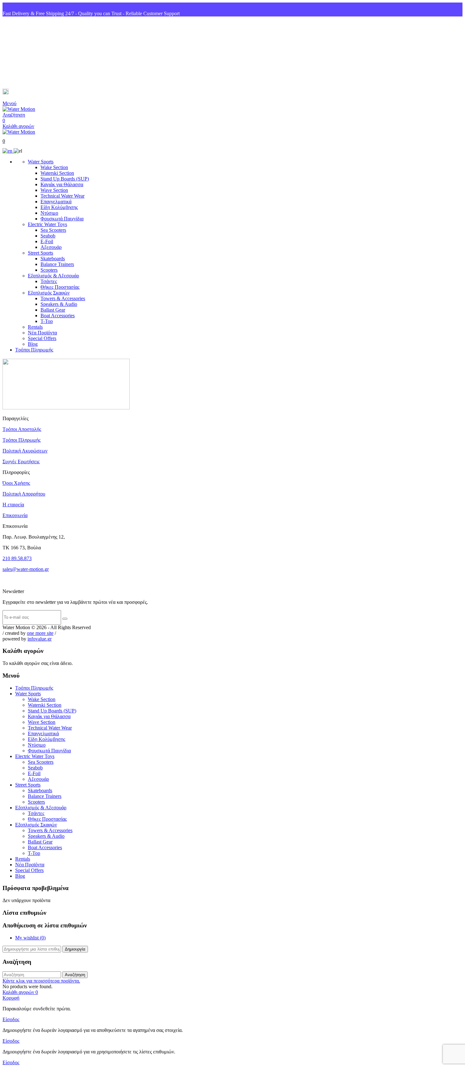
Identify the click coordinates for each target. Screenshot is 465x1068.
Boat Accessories (57, 315)
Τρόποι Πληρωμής (34, 349)
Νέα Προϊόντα (42, 332)
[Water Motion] (19, 109)
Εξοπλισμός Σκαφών (49, 292)
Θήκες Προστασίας (59, 287)
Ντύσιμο (49, 213)
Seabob (47, 235)
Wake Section (54, 167)
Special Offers (42, 338)
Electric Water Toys (47, 224)
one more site (40, 633)
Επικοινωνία (15, 515)
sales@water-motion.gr (35, 92)
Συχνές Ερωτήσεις (21, 461)
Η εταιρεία (13, 504)
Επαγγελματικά (55, 201)
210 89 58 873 (25, 52)
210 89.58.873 (17, 558)
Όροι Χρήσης (16, 483)
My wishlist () (30, 937)
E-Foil (46, 241)
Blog (33, 344)
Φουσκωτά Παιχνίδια (62, 218)
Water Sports (40, 161)
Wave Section (54, 190)
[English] (8, 151)
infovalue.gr (40, 638)
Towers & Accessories (62, 298)
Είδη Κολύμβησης (59, 207)
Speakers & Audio (58, 304)
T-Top (46, 321)
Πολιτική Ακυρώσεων (25, 450)
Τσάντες (48, 281)
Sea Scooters (53, 230)
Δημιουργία (75, 949)
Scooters (49, 270)
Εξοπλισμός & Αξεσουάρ (53, 275)
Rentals (35, 327)
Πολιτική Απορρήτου (24, 493)
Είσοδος (11, 1019)
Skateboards (52, 258)
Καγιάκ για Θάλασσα (61, 184)
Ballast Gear (52, 310)
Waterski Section (57, 173)
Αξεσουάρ (51, 247)
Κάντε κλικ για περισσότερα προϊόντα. (41, 980)
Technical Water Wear (62, 196)
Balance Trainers (57, 264)
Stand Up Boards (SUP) (64, 178)
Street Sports (40, 253)
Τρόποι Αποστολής (22, 429)
